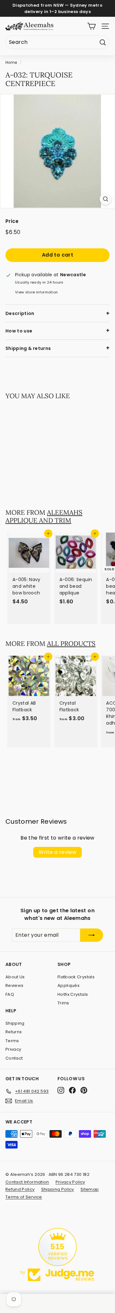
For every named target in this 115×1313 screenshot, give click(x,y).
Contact (14, 1058)
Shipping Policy (57, 1189)
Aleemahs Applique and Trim (43, 516)
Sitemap (89, 1189)
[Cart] (91, 26)
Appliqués (68, 985)
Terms (12, 1041)
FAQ (9, 994)
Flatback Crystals (76, 977)
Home (11, 62)
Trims (63, 1003)
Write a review (58, 852)
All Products (71, 643)
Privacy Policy (70, 1182)
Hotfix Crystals (72, 994)
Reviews (14, 985)
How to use (19, 331)
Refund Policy (20, 1189)
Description (19, 313)
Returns (13, 1032)
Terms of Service (23, 1197)
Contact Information (27, 1182)
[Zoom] (105, 199)
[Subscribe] (91, 935)
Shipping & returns (28, 348)
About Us (15, 977)
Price (12, 221)
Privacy (13, 1049)
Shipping (15, 1023)
